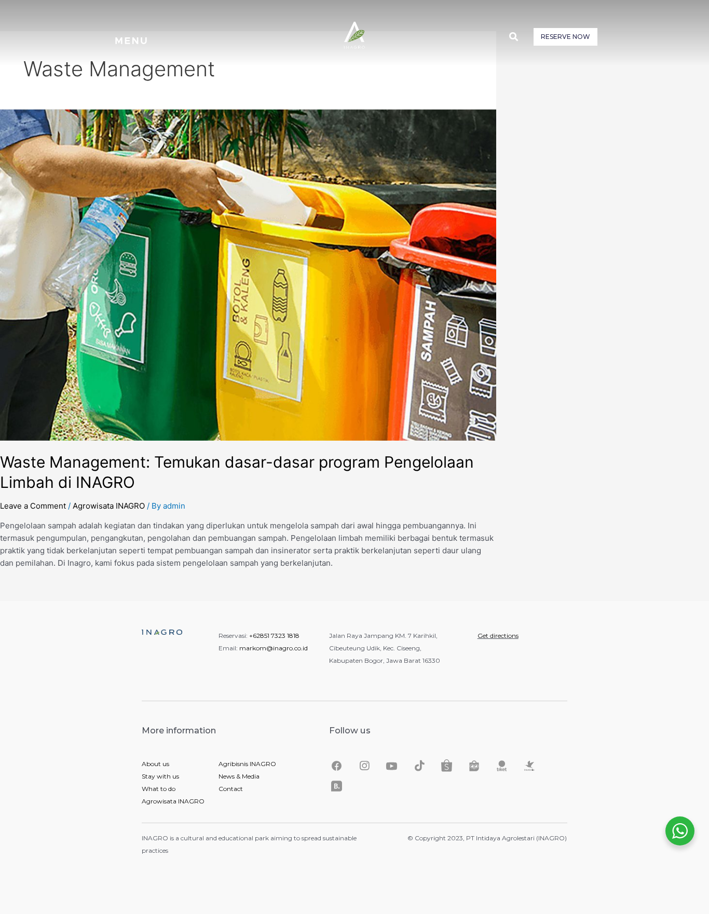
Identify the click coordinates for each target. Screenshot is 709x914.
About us (155, 764)
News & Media (239, 776)
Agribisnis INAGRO (247, 764)
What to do (158, 789)
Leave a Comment (33, 506)
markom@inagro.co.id (273, 648)
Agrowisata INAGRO (109, 506)
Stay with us (160, 776)
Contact (231, 789)
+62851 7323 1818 (274, 635)
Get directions (498, 635)
